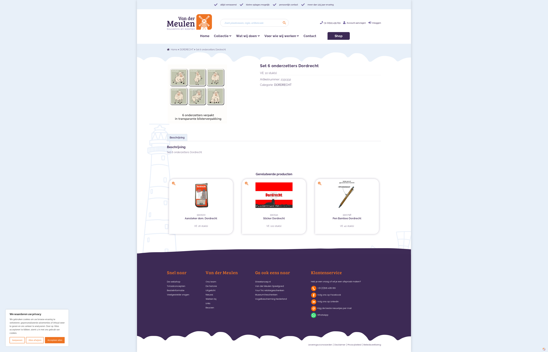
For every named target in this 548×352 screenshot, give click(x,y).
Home (204, 36)
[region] (37, 328)
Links (208, 303)
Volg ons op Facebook (329, 294)
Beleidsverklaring (372, 344)
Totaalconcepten (176, 286)
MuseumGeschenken (266, 294)
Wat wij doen (246, 36)
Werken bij (211, 298)
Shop (339, 36)
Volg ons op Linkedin (328, 301)
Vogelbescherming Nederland (271, 298)
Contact (310, 36)
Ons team (211, 281)
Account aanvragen (356, 23)
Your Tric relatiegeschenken (269, 290)
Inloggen (376, 23)
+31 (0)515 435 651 (332, 23)
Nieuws (209, 294)
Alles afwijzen (35, 340)
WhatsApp (322, 314)
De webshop (173, 281)
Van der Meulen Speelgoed (269, 286)
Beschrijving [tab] (177, 137)
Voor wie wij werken (280, 36)
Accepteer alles (55, 340)
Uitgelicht (210, 290)
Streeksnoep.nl (263, 281)
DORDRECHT (187, 49)
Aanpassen (17, 340)
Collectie (221, 36)
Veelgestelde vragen (178, 294)
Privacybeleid (354, 344)
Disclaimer (339, 344)
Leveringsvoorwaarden (320, 344)
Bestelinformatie (175, 290)
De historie (211, 286)
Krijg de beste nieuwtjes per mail (334, 308)
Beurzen (210, 307)
